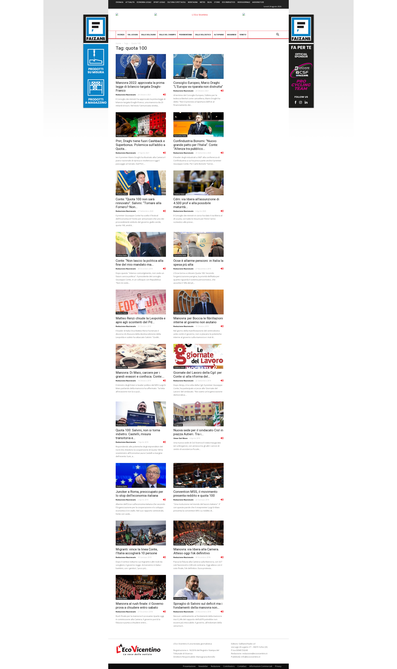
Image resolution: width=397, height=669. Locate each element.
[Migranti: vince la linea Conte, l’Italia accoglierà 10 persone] (141, 533)
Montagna (193, 2)
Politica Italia (122, 77)
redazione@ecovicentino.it (254, 653)
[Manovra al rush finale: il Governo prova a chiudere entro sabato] (141, 587)
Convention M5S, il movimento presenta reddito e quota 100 (195, 493)
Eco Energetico (228, 2)
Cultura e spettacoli (176, 2)
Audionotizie (258, 2)
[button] (277, 34)
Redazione (215, 666)
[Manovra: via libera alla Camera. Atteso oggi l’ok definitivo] (198, 533)
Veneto (243, 35)
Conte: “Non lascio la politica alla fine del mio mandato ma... (139, 262)
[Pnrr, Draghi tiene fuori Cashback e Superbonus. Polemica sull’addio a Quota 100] (141, 124)
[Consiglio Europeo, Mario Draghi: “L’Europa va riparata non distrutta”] (198, 66)
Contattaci (241, 666)
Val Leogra (133, 35)
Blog (209, 2)
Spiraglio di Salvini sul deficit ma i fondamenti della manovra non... (197, 605)
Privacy (278, 666)
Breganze (178, 425)
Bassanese (231, 35)
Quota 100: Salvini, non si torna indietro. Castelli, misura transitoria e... (138, 434)
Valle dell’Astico (203, 35)
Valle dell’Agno (148, 35)
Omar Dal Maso (180, 438)
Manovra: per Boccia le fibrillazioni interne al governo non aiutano (198, 320)
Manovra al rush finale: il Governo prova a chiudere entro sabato (139, 605)
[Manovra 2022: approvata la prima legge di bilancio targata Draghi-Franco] (141, 66)
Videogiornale (243, 2)
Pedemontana (185, 35)
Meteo (202, 2)
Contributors (228, 666)
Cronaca (119, 2)
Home (118, 43)
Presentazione (189, 666)
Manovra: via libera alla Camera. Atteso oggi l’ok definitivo (196, 551)
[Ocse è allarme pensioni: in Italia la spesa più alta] (198, 244)
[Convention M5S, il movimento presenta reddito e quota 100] (198, 475)
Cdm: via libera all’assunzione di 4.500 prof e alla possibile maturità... (196, 203)
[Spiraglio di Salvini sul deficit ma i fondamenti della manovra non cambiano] (198, 587)
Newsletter (203, 666)
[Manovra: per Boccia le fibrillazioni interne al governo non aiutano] (198, 302)
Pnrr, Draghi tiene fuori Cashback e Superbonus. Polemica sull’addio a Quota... (140, 145)
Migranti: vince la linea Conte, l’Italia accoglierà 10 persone (137, 551)
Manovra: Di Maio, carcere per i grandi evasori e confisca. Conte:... (140, 374)
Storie (217, 2)
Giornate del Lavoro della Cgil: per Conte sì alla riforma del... (197, 374)
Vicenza (120, 35)
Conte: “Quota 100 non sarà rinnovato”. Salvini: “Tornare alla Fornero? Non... (138, 203)
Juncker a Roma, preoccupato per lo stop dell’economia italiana (139, 493)
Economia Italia (180, 136)
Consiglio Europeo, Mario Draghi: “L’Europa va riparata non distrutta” (198, 84)
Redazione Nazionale (126, 94)
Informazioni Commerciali (260, 666)
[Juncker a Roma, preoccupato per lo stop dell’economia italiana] (141, 475)
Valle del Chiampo (167, 35)
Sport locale (159, 2)
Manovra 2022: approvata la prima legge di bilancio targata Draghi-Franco (140, 86)
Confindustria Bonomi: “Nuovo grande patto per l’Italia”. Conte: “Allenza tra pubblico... (195, 145)
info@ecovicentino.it (250, 656)
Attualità (130, 2)
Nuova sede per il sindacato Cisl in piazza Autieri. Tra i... (198, 432)
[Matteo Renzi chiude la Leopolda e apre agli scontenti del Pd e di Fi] (141, 302)
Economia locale (144, 2)
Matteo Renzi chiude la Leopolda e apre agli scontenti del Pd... (140, 320)
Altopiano (219, 35)
